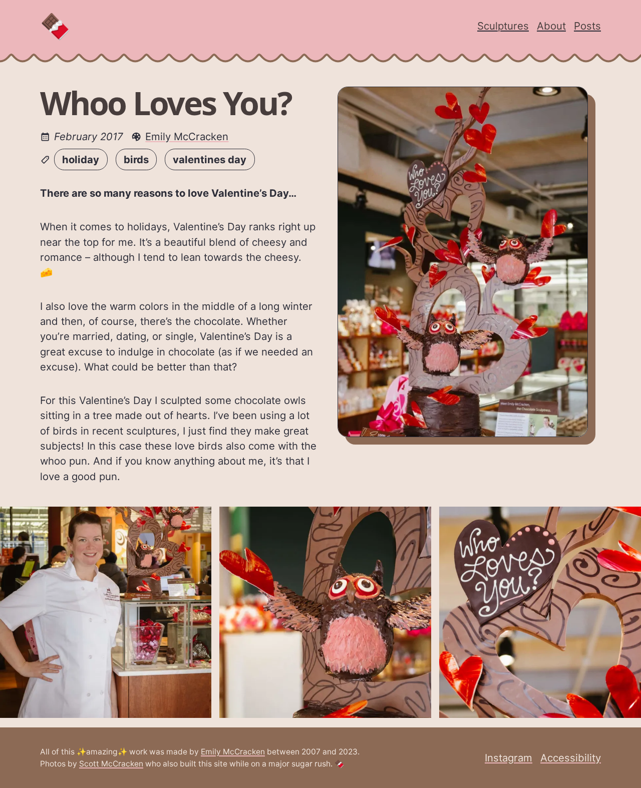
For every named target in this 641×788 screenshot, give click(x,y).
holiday (80, 159)
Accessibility (570, 757)
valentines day (209, 159)
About (551, 26)
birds (136, 159)
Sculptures (503, 26)
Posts (587, 26)
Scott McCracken (111, 763)
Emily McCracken (186, 136)
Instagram (508, 757)
